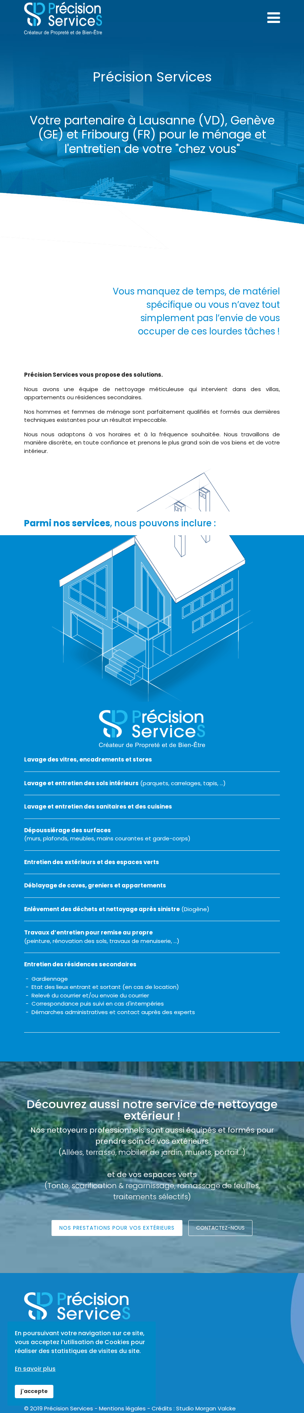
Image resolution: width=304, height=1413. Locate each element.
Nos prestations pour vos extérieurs (117, 1228)
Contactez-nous (220, 1228)
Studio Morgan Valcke (206, 1408)
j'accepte (34, 1391)
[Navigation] (273, 18)
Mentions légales (122, 1408)
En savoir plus (35, 1368)
